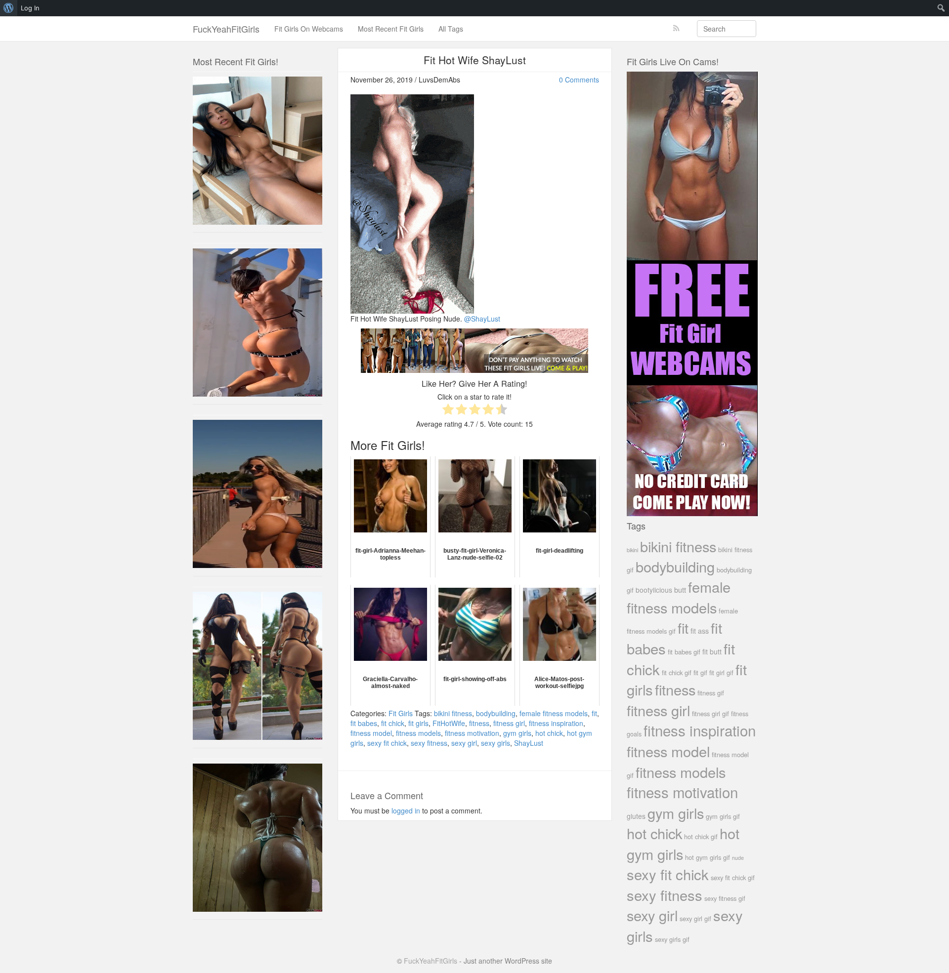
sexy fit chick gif (733, 877)
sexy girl (464, 743)
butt (680, 589)
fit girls (418, 723)
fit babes (363, 723)
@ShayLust (482, 319)
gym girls (517, 733)
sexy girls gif (672, 939)
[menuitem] (8, 8)
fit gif (700, 672)
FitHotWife (448, 723)
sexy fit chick (387, 743)
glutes (636, 816)
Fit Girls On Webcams (308, 29)
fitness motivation (472, 733)
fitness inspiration (556, 723)
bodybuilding (496, 713)
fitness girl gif (710, 713)
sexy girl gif (695, 918)
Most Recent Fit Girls (391, 29)
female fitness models (553, 713)
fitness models (418, 733)
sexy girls (495, 743)
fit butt (712, 651)
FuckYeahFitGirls (226, 28)
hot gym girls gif (707, 857)
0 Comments (579, 79)
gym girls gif (723, 816)
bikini (632, 550)
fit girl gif (721, 672)
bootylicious (654, 590)
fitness (479, 723)
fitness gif (710, 692)
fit (594, 713)
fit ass (699, 631)
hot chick (549, 733)
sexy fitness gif (724, 898)
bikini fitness (453, 713)
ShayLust (528, 743)
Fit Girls (400, 713)
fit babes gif (684, 651)
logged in (405, 810)
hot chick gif (701, 836)
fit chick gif (676, 672)
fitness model (371, 733)
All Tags (450, 29)
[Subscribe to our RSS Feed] (676, 28)
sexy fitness (429, 743)
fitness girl (509, 723)
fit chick (392, 723)
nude (738, 857)
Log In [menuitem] (30, 8)
